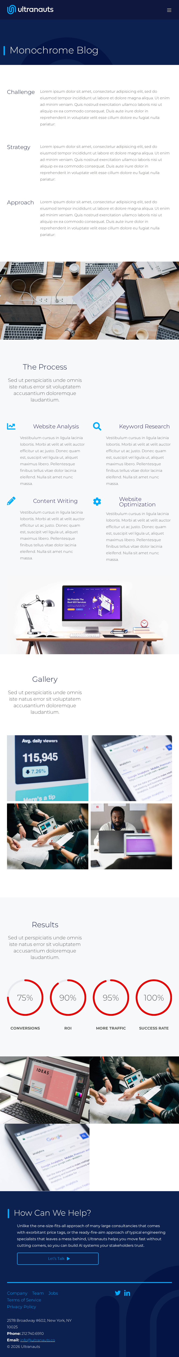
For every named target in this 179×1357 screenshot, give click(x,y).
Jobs (53, 1293)
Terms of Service (24, 1300)
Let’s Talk (56, 1258)
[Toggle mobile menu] (169, 10)
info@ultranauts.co (37, 1340)
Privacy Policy (21, 1306)
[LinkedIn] (127, 1293)
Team (38, 1293)
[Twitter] (118, 1293)
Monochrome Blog (134, 1090)
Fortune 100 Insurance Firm (45, 1090)
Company (17, 1293)
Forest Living (45, 1157)
